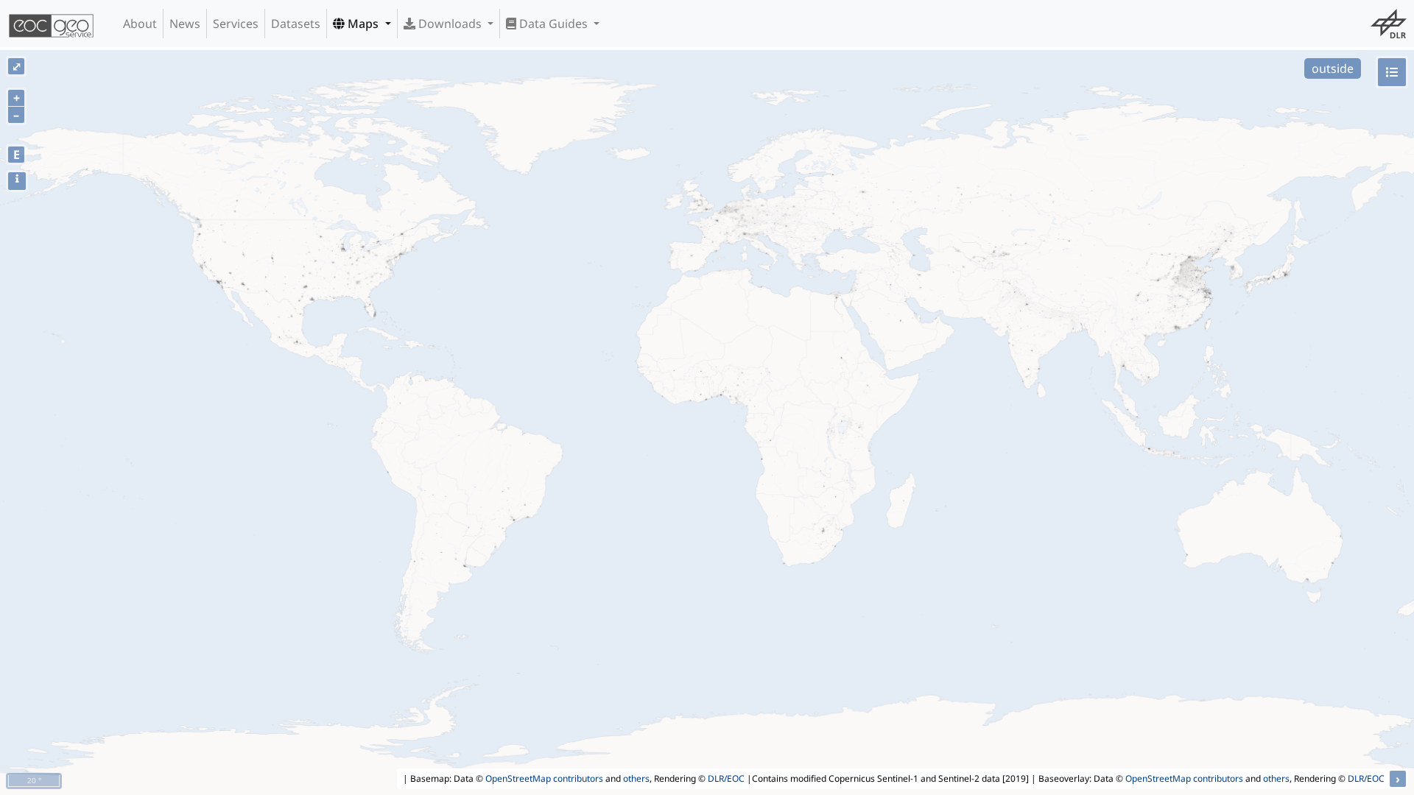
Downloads (450, 23)
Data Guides (553, 23)
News (184, 23)
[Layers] (1392, 72)
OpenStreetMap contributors (544, 778)
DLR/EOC (726, 778)
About (140, 23)
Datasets (295, 23)
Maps (363, 23)
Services (235, 23)
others (636, 778)
